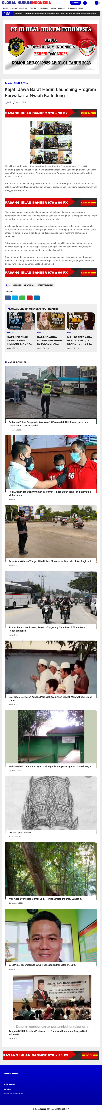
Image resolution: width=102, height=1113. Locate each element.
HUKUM (17, 285)
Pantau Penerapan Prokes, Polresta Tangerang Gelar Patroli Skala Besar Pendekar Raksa (47, 629)
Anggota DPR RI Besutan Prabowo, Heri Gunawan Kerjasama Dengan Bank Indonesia (48, 1033)
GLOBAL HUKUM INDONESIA (58, 1109)
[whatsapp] (22, 298)
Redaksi (7, 1089)
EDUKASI (10, 333)
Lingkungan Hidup (75, 8)
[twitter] (15, 298)
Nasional (23, 8)
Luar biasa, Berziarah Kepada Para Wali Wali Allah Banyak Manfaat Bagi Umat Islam (50, 699)
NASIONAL (30, 285)
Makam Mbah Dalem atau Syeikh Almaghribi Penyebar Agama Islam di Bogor (50, 766)
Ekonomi (61, 8)
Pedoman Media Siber (13, 1093)
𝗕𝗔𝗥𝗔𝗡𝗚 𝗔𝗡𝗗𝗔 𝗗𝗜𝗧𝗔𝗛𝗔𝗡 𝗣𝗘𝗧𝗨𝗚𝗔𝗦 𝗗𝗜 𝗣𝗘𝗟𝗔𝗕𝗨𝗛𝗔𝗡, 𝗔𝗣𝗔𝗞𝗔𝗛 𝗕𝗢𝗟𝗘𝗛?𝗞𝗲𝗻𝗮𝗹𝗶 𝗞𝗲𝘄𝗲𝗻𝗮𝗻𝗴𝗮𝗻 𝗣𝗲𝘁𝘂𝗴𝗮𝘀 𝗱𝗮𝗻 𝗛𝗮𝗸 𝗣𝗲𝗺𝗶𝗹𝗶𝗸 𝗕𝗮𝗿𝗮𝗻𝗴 (50, 341)
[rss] (30, 1078)
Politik (33, 8)
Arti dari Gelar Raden (20, 832)
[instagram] (19, 1078)
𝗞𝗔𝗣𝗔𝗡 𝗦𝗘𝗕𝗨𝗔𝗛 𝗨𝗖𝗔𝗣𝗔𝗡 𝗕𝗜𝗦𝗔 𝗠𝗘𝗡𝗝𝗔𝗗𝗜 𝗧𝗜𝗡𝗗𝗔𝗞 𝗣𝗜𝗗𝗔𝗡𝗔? (18, 341)
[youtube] (22, 1078)
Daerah (13, 8)
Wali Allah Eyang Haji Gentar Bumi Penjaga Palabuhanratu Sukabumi (45, 898)
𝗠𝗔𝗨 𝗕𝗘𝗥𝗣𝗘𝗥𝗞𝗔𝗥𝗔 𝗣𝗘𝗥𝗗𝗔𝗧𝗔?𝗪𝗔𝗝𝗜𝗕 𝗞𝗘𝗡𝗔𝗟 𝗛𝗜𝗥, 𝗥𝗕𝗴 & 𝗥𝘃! (79, 341)
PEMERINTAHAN (21, 83)
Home (5, 8)
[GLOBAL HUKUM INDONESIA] (26, 4)
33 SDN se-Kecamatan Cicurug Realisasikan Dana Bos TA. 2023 (42, 964)
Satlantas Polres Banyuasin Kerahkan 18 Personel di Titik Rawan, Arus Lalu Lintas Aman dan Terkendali (48, 424)
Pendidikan (43, 8)
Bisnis (53, 8)
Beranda (8, 83)
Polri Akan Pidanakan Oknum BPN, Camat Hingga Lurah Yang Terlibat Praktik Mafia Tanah (50, 493)
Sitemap (75, 3)
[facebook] (8, 298)
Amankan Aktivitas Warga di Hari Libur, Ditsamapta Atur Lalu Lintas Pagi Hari (50, 561)
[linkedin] (37, 298)
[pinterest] (30, 298)
